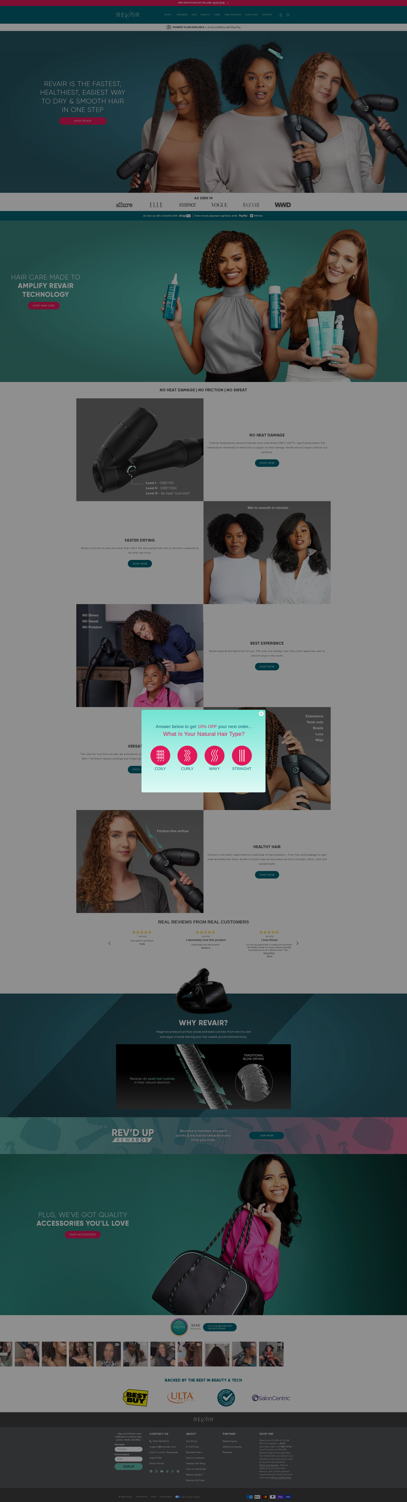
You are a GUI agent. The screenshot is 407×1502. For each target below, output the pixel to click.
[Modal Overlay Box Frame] (203, 751)
